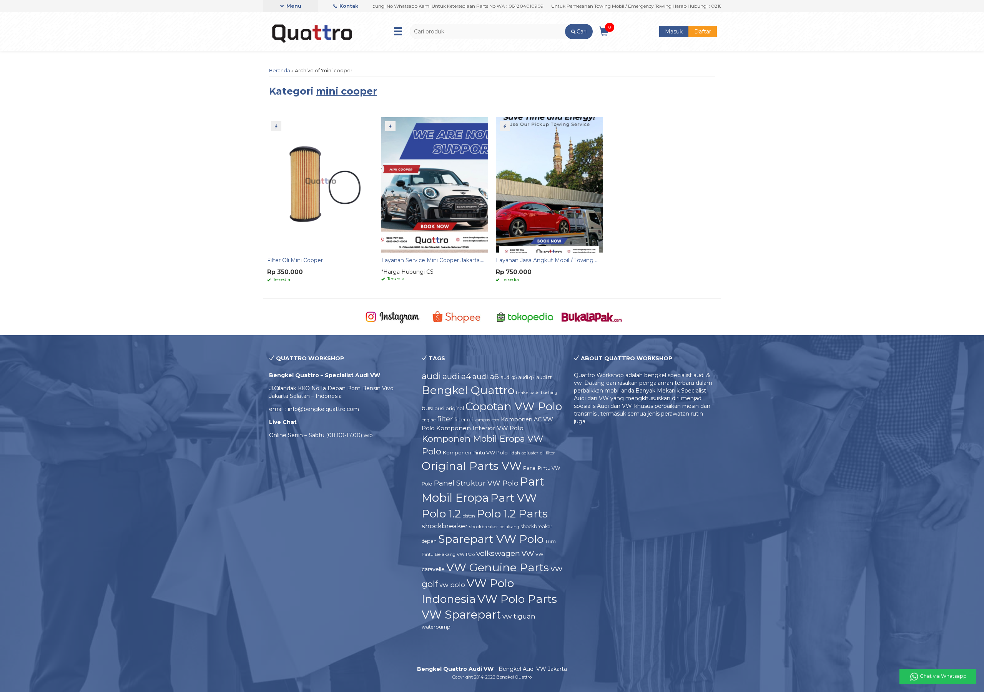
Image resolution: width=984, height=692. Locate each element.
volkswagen (498, 553)
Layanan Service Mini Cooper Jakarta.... (432, 260)
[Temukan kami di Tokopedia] (525, 316)
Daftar (702, 31)
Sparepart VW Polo (491, 539)
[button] (578, 31)
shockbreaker (445, 526)
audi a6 (485, 376)
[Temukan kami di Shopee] (458, 316)
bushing (549, 392)
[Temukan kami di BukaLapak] (591, 316)
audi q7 (526, 377)
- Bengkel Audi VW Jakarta (492, 668)
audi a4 (456, 376)
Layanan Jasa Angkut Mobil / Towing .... (548, 260)
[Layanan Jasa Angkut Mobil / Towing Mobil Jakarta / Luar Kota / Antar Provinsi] (549, 184)
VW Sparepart (461, 614)
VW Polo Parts (517, 599)
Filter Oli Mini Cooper (295, 260)
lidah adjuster (524, 453)
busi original (449, 408)
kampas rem (486, 420)
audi (431, 376)
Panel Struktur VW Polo (476, 483)
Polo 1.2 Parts (512, 513)
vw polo (452, 585)
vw (528, 552)
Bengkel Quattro (468, 390)
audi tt (544, 377)
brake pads (527, 392)
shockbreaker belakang (494, 526)
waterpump (436, 627)
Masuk (674, 31)
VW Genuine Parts (497, 567)
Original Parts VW (472, 465)
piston (468, 516)
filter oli (463, 419)
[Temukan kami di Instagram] (392, 316)
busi (427, 408)
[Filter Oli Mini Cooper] (320, 184)
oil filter (547, 453)
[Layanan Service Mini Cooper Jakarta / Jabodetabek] (434, 184)
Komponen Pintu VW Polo (475, 452)
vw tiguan (518, 616)
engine (428, 420)
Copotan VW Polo (513, 406)
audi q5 (508, 377)
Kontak (348, 6)
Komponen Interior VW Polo (480, 428)
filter (445, 418)
